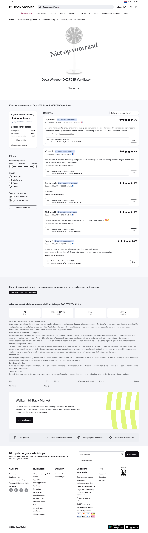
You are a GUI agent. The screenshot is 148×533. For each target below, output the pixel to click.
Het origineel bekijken (67, 134)
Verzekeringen (38, 498)
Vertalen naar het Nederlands (54, 194)
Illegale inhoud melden (85, 507)
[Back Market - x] (26, 490)
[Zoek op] (40, 7)
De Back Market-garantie (86, 486)
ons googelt (42, 412)
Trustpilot (102, 474)
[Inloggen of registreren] (131, 7)
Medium (102, 480)
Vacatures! (13, 486)
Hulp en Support (39, 502)
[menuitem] (41, 13)
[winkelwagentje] (136, 7)
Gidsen (36, 505)
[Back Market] (21, 7)
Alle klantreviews (39, 514)
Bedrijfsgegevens (83, 504)
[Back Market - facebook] (21, 490)
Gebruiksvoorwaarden (85, 477)
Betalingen (37, 486)
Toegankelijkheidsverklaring (19, 483)
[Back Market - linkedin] (16, 490)
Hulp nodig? (121, 7)
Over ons (12, 474)
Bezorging (37, 489)
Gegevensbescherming (85, 490)
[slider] (11, 166)
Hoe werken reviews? (20, 145)
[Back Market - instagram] (11, 490)
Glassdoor (102, 477)
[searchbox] (77, 7)
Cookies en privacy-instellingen (84, 493)
